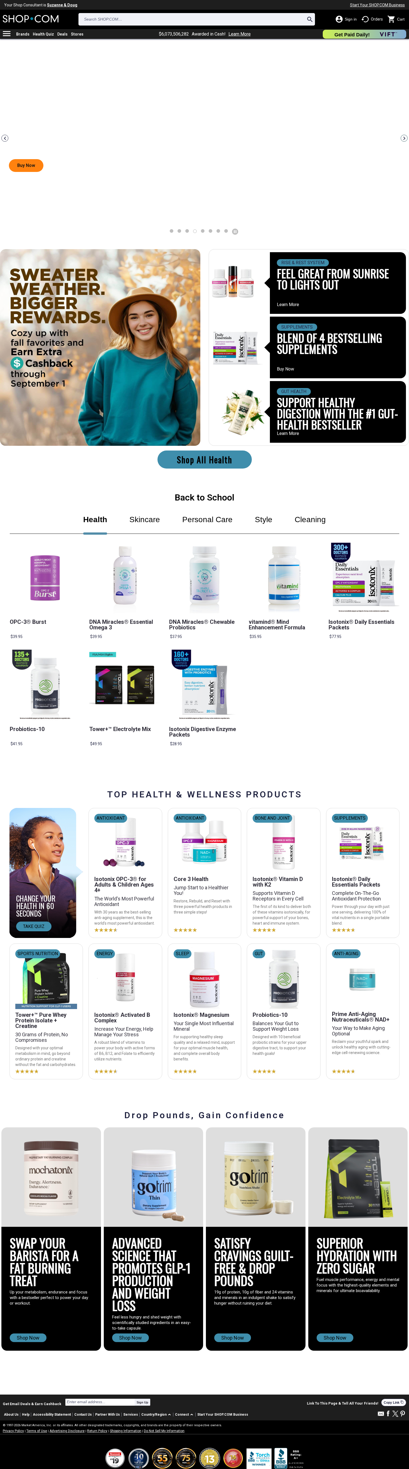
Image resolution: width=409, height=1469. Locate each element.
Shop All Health (204, 459)
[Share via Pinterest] (403, 1414)
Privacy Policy (13, 1431)
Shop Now (28, 1338)
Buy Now (285, 369)
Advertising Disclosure (67, 1431)
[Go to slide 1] (179, 231)
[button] (157, 1414)
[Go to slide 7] (226, 231)
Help (25, 1415)
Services (130, 1415)
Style (263, 519)
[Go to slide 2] (187, 231)
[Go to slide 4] (202, 231)
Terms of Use (36, 1431)
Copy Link (394, 1402)
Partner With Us (107, 1415)
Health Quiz (43, 34)
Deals (62, 34)
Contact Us (83, 1415)
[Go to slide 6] (218, 231)
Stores (77, 34)
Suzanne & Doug (62, 5)
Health (95, 519)
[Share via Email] (381, 1415)
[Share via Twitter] (395, 1414)
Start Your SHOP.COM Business (377, 5)
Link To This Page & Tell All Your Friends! (342, 1403)
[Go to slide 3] (195, 231)
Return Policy (97, 1431)
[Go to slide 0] (171, 231)
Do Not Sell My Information (164, 1431)
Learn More (239, 34)
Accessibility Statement (52, 1415)
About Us (11, 1415)
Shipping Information (125, 1431)
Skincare (144, 519)
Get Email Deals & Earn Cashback (32, 1404)
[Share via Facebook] (388, 1414)
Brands (22, 34)
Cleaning (310, 519)
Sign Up (142, 1402)
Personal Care (207, 519)
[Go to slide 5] (210, 231)
